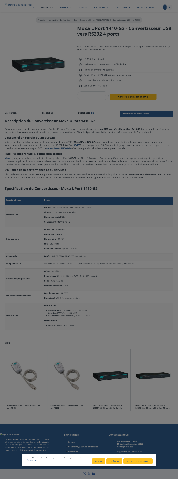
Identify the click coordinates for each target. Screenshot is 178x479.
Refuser (98, 461)
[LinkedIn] (93, 474)
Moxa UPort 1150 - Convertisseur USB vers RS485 (23, 406)
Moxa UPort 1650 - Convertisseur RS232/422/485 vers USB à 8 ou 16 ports (152, 406)
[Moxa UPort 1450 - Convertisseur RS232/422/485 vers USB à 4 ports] (110, 375)
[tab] (22, 113)
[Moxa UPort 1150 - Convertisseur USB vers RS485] (25, 375)
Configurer (114, 461)
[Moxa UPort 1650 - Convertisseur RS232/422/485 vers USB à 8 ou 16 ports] (153, 375)
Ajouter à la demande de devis (133, 96)
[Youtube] (89, 474)
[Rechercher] (169, 7)
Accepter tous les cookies (138, 461)
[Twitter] (85, 474)
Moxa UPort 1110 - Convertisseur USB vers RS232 (66, 406)
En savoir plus (32, 460)
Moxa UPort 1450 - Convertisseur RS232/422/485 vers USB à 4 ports (107, 406)
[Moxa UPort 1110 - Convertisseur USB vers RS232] (68, 375)
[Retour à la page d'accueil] (18, 7)
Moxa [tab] (7, 342)
